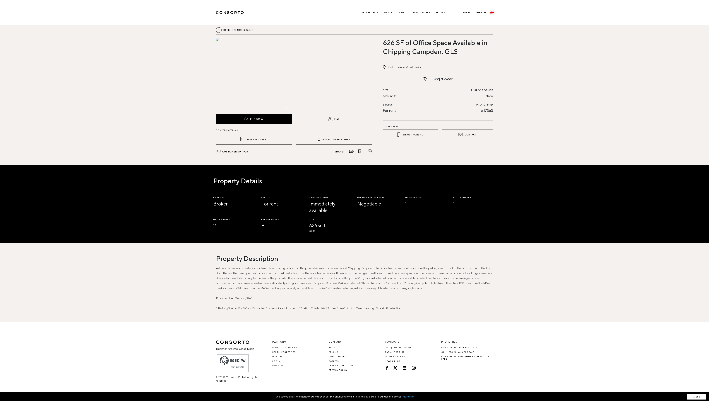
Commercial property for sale (460, 347)
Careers (334, 361)
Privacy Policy (338, 370)
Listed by (219, 197)
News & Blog (393, 361)
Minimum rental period (371, 197)
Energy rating (270, 219)
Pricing (440, 12)
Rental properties (283, 352)
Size (385, 90)
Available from (318, 197)
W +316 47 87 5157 (395, 357)
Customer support (236, 151)
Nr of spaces (413, 197)
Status (388, 104)
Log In (466, 12)
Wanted (389, 12)
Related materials (227, 130)
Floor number (462, 197)
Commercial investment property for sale (465, 357)
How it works (421, 12)
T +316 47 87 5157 (395, 352)
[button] (239, 75)
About (403, 12)
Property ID (484, 104)
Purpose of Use (482, 90)
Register (481, 12)
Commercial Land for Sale (457, 352)
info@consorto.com (398, 347)
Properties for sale (285, 347)
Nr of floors (221, 219)
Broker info (390, 126)
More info (408, 396)
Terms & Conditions (341, 365)
